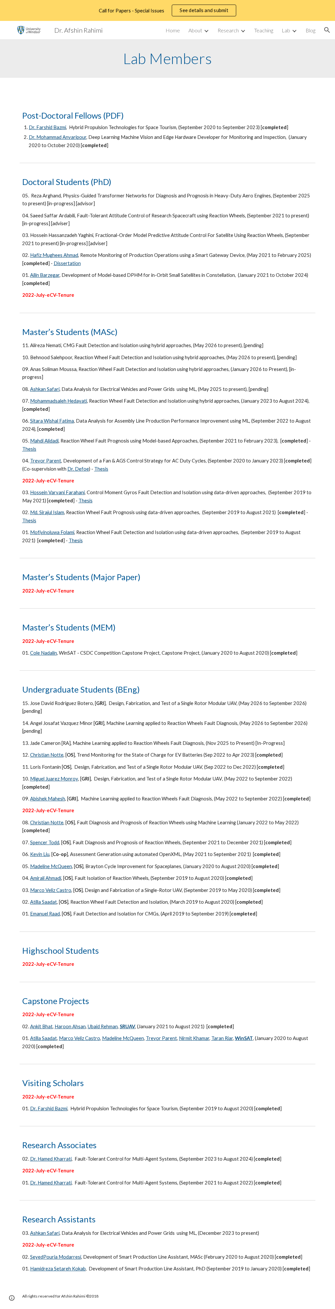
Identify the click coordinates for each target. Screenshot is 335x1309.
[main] (168, 58)
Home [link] (173, 30)
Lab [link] (286, 30)
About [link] (195, 30)
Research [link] (228, 30)
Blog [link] (310, 30)
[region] (167, 10)
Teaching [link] (263, 30)
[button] (327, 30)
